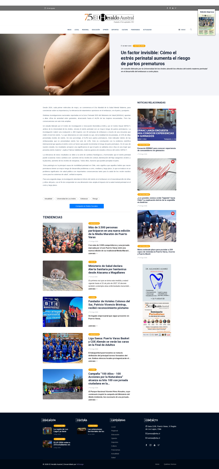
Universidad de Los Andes (66, 199)
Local (77, 30)
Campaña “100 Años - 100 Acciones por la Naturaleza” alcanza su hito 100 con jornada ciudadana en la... (108, 378)
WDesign (80, 464)
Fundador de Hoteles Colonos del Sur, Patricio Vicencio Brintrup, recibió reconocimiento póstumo (109, 305)
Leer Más (91, 253)
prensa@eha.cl (153, 434)
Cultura (125, 30)
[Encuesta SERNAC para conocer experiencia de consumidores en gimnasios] (156, 125)
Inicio (157, 464)
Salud (113, 457)
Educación (96, 30)
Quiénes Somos (170, 464)
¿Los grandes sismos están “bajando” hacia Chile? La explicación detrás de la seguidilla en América (156, 200)
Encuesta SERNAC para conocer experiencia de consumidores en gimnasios (156, 149)
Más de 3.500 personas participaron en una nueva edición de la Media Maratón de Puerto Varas (109, 232)
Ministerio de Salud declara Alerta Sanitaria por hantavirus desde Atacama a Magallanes (107, 269)
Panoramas (135, 30)
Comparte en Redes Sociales (87, 206)
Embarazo (84, 199)
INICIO (69, 30)
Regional (85, 30)
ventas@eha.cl (153, 438)
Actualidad (147, 30)
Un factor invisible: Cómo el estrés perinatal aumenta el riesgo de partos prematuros (155, 58)
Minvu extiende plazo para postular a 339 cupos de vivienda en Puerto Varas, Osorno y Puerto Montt (156, 252)
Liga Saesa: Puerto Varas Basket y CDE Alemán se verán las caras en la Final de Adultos (108, 342)
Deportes (115, 30)
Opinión (105, 30)
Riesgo (95, 199)
